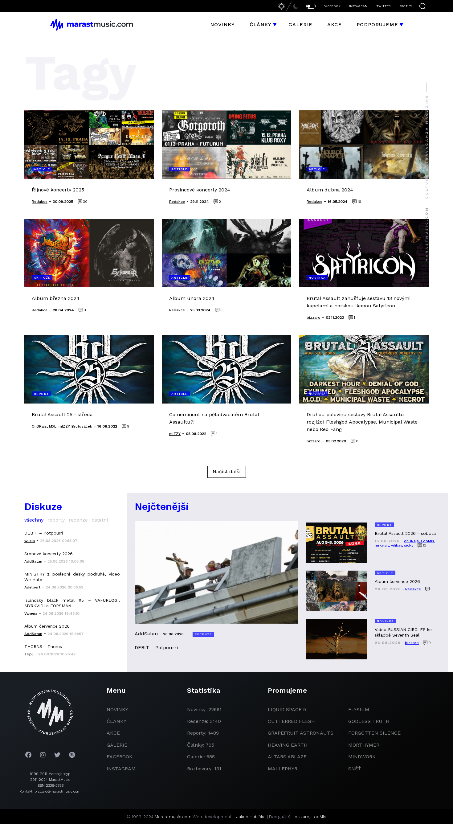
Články (260, 24)
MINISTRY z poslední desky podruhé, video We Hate (72, 577)
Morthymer (363, 745)
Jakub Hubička (251, 816)
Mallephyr (282, 769)
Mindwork (362, 757)
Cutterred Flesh (291, 721)
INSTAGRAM (358, 6)
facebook (120, 757)
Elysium (358, 709)
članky (116, 721)
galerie (117, 745)
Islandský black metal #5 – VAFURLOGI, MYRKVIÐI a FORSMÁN (72, 603)
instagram (121, 769)
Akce (334, 24)
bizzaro (302, 816)
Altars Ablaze (287, 757)
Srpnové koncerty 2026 (48, 553)
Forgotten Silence (374, 733)
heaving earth (288, 745)
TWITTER (383, 6)
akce (113, 733)
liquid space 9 (287, 709)
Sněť (354, 769)
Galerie (300, 24)
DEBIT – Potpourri (43, 533)
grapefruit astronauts (300, 733)
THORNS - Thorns (43, 646)
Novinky (222, 24)
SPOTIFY (405, 6)
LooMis (319, 816)
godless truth (369, 721)
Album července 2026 (47, 626)
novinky (117, 709)
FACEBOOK (332, 6)
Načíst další (227, 471)
